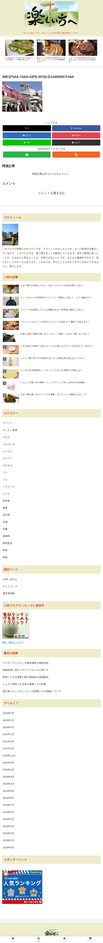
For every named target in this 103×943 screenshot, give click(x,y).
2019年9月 (8, 791)
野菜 (5, 550)
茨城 (5, 522)
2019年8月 (8, 798)
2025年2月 (8, 713)
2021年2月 (8, 741)
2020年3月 (8, 783)
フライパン (9, 486)
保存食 (6, 500)
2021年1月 (8, 748)
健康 (5, 507)
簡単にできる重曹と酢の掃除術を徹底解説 (26, 677)
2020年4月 (8, 776)
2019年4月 (8, 826)
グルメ (6, 437)
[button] (76, 142)
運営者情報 (9, 593)
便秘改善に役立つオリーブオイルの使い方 (26, 670)
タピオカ (7, 465)
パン (5, 472)
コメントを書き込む (51, 193)
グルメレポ (9, 444)
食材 (5, 557)
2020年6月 (8, 762)
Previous (2, 51)
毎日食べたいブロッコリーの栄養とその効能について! (32, 691)
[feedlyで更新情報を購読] (26, 155)
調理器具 (7, 543)
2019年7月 (8, 805)
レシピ (6, 493)
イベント (7, 423)
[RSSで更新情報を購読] (76, 155)
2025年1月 (8, 720)
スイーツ (7, 458)
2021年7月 (8, 734)
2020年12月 (9, 755)
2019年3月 (8, 833)
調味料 (6, 536)
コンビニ (7, 451)
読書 (5, 529)
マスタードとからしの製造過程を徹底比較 (26, 663)
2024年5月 (8, 727)
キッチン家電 (10, 430)
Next (101, 51)
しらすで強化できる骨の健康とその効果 (24, 684)
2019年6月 (8, 812)
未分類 (6, 514)
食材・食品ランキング (13, 642)
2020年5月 (8, 769)
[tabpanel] (20, 51)
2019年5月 (8, 819)
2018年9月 (8, 847)
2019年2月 (8, 840)
